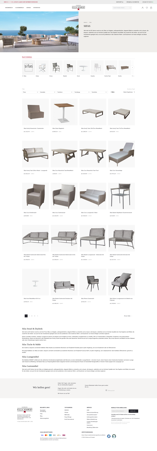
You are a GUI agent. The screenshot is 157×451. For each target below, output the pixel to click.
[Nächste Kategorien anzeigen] (132, 67)
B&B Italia (67, 414)
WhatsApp (119, 2)
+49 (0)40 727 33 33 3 (147, 2)
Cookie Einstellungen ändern (92, 422)
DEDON (67, 410)
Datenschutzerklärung (92, 412)
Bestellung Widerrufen (92, 427)
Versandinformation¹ (92, 414)
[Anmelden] (142, 7)
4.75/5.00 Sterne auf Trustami (88, 437)
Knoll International (69, 419)
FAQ (41, 413)
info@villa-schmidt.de (133, 2)
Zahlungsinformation (92, 417)
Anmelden (133, 411)
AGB (88, 410)
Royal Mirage (68, 417)
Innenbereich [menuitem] (9, 7)
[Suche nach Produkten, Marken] (130, 8)
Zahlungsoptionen (46, 432)
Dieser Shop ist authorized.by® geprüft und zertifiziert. (93, 435)
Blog (41, 416)
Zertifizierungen (87, 432)
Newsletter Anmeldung (43, 410)
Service (89, 407)
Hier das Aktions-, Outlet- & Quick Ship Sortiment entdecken (21, 2)
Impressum (90, 425)
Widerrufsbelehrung (92, 419)
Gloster (66, 412)
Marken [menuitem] (28, 7)
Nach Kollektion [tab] (27, 57)
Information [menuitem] (36, 7)
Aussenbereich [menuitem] (19, 7)
